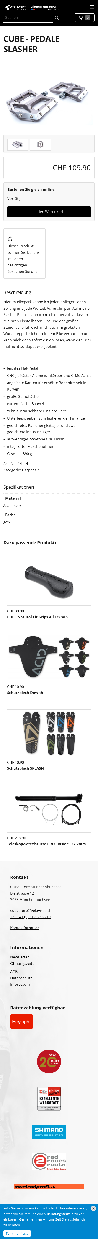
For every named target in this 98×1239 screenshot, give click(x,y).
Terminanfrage (17, 1233)
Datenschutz (21, 977)
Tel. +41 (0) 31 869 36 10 (30, 916)
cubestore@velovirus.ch (31, 910)
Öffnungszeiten (23, 963)
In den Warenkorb (49, 211)
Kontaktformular (24, 927)
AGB (14, 971)
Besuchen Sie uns (22, 271)
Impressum (20, 984)
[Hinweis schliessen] (93, 1208)
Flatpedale (31, 470)
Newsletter (19, 957)
